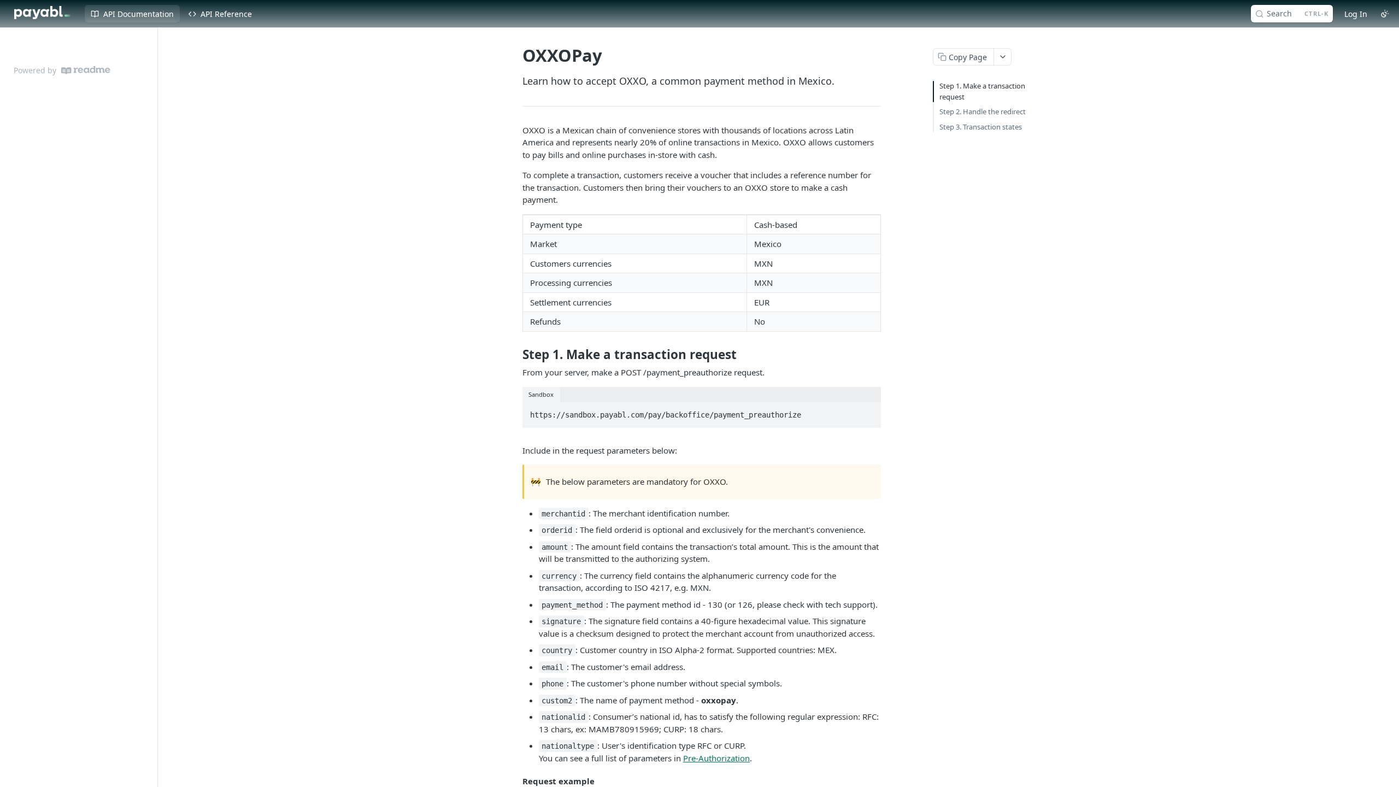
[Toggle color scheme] (1385, 13)
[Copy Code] (868, 411)
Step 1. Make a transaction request (982, 91)
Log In (1355, 14)
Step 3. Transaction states (980, 127)
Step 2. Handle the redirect (982, 111)
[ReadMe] (85, 70)
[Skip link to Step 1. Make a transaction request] (515, 354)
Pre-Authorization (716, 758)
